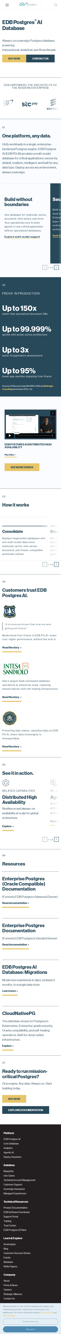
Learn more (9, 990)
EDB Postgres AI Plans (15, 1230)
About (7, 1280)
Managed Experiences (15, 1193)
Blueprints (9, 1171)
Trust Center (10, 1225)
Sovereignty (10, 1244)
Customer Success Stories (17, 1253)
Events (7, 1257)
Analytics (8, 1148)
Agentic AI (9, 1152)
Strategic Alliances (13, 1294)
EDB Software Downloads (17, 1212)
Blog (6, 1248)
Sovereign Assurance (14, 1189)
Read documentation (14, 903)
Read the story (11, 647)
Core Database (11, 1143)
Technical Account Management (19, 1180)
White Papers (10, 1266)
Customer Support (13, 1184)
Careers (8, 1289)
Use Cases (9, 1175)
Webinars (8, 1262)
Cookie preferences (31, 1321)
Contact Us (40, 58)
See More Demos (22, 467)
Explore (7, 826)
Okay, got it (30, 1329)
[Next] (56, 267)
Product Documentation (15, 1207)
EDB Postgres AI (12, 1139)
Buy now (14, 58)
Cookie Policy (9, 1315)
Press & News (11, 1285)
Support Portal (11, 1216)
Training (7, 1221)
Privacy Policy (47, 1312)
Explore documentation (25, 1110)
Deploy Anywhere (12, 1157)
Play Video (9, 454)
